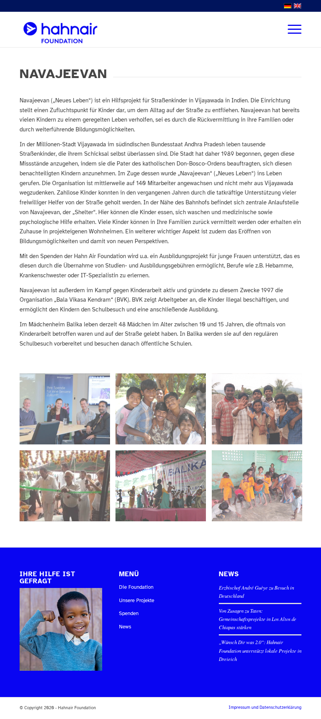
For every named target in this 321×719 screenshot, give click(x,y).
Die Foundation (136, 587)
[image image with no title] (68, 412)
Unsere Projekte (136, 600)
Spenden (129, 613)
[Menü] (290, 29)
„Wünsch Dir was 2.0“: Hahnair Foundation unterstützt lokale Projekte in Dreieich (260, 650)
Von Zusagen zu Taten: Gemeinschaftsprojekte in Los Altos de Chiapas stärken (257, 618)
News (125, 627)
